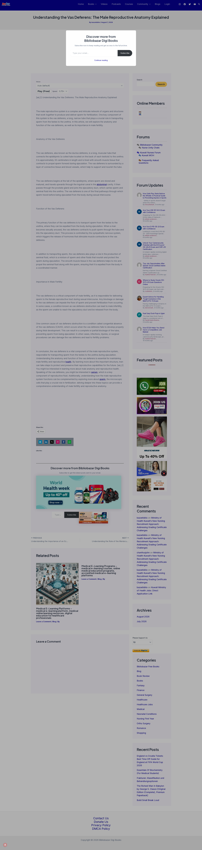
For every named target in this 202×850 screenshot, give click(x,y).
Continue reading (101, 60)
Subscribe (124, 53)
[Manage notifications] (5, 845)
